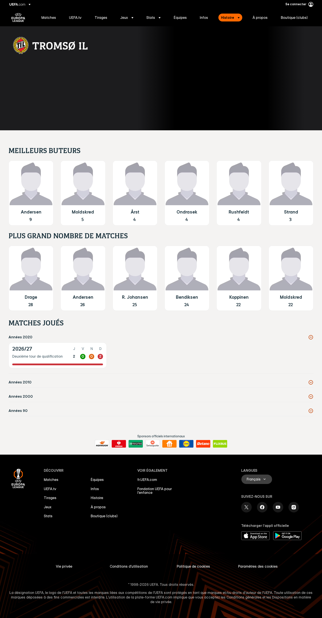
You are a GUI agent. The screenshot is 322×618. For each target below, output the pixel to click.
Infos (95, 489)
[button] (126, 17)
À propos (98, 507)
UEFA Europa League (18, 17)
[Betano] (203, 444)
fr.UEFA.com (147, 480)
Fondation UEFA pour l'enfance (154, 491)
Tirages (50, 498)
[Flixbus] (220, 444)
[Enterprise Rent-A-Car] (136, 444)
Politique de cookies (193, 566)
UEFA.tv (50, 489)
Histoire (97, 498)
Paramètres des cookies (258, 566)
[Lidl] (186, 444)
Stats (48, 516)
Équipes (97, 480)
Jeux (47, 507)
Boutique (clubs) (104, 516)
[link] (49, 17)
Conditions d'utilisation (129, 566)
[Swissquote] (152, 444)
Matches (51, 480)
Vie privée (64, 566)
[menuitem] (50, 17)
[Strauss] (119, 444)
